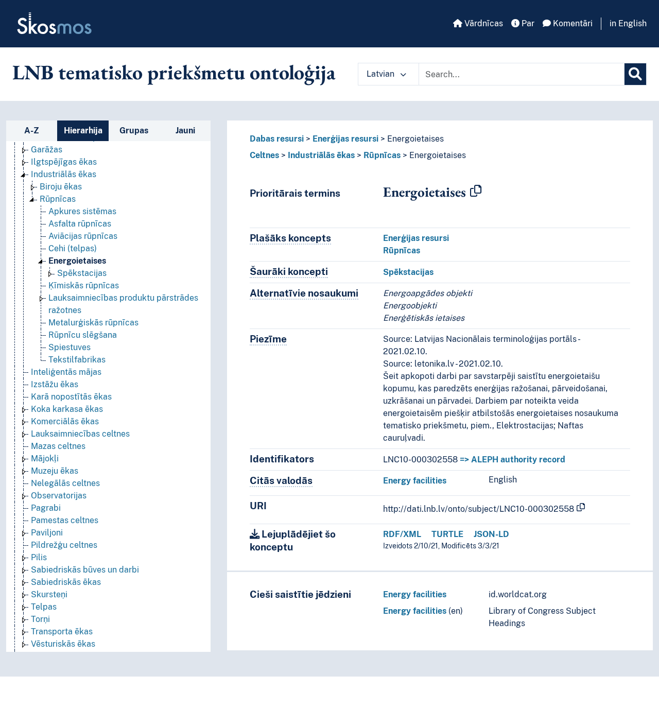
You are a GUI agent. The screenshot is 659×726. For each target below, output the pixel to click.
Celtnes (264, 155)
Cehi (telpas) (72, 248)
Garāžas (46, 149)
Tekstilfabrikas (77, 360)
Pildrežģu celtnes (64, 545)
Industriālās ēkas (63, 174)
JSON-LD (491, 534)
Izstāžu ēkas (54, 384)
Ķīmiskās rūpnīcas (83, 285)
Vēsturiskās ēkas (63, 644)
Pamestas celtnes (64, 520)
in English (628, 23)
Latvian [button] (381, 74)
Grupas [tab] (133, 130)
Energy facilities (414, 481)
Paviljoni (47, 533)
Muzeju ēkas (54, 471)
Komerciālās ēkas (65, 421)
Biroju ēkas (61, 187)
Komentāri (572, 23)
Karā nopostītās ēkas (71, 397)
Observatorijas (58, 495)
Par (526, 23)
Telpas (44, 607)
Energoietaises (77, 261)
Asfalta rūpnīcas (79, 224)
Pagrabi (46, 508)
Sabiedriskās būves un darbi (85, 570)
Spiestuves (69, 347)
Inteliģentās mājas (66, 372)
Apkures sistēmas (82, 211)
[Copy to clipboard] (475, 191)
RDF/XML (402, 534)
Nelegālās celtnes (65, 483)
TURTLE (447, 534)
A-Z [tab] (31, 130)
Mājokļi (45, 458)
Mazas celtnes (58, 446)
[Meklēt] (635, 74)
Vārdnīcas (482, 23)
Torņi (40, 619)
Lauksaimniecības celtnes (80, 434)
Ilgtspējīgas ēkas (64, 162)
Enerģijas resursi (345, 139)
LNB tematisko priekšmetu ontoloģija (174, 72)
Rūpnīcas (58, 199)
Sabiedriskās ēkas (66, 582)
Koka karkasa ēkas (67, 409)
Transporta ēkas (62, 631)
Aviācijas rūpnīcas (82, 236)
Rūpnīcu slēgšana (82, 335)
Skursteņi (49, 594)
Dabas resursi (277, 139)
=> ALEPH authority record (512, 459)
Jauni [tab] (185, 130)
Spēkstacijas (82, 273)
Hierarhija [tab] (83, 130)
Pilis (39, 557)
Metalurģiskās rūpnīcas (93, 322)
